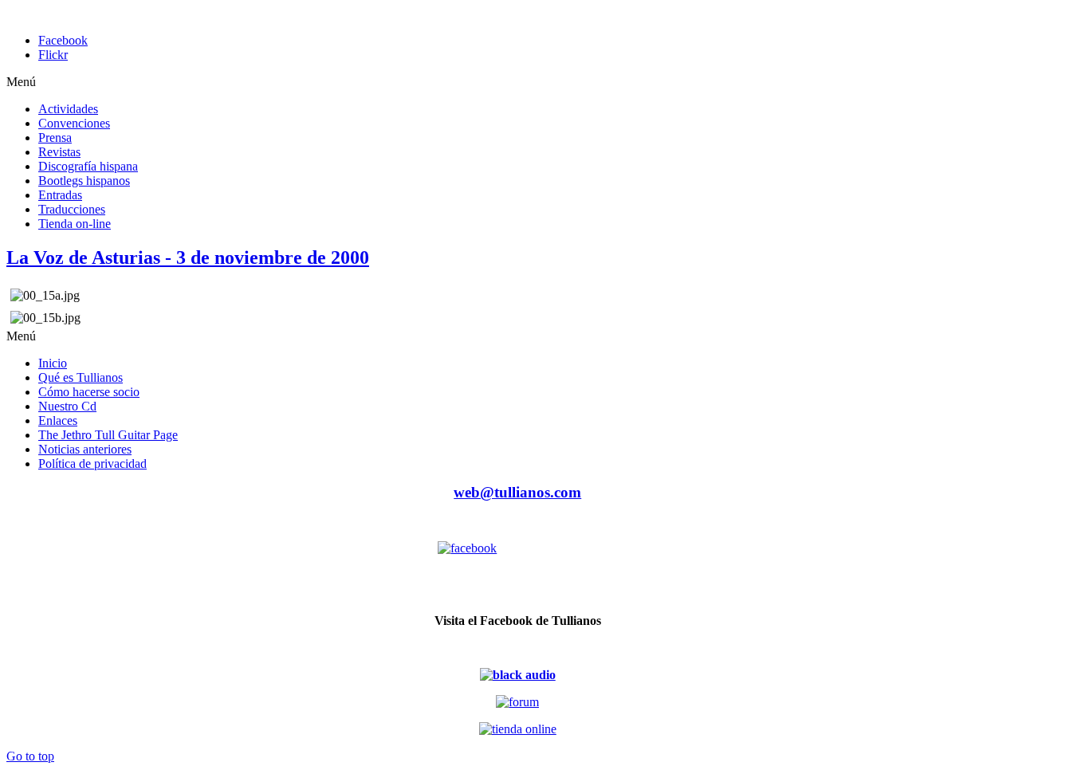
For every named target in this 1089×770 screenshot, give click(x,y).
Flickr (53, 54)
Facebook (63, 40)
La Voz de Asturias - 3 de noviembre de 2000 (187, 257)
